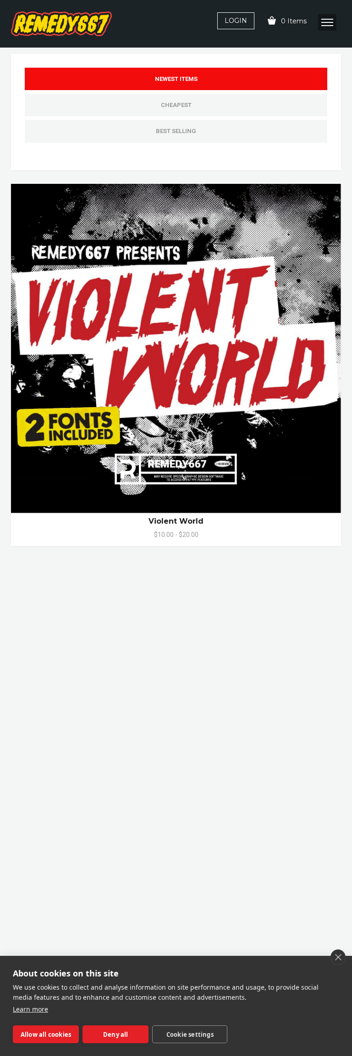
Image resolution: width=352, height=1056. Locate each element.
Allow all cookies (46, 1034)
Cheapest (176, 105)
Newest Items (176, 78)
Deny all (115, 1034)
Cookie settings (190, 1034)
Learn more (30, 1009)
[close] (338, 957)
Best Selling (176, 131)
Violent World (176, 521)
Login (236, 20)
